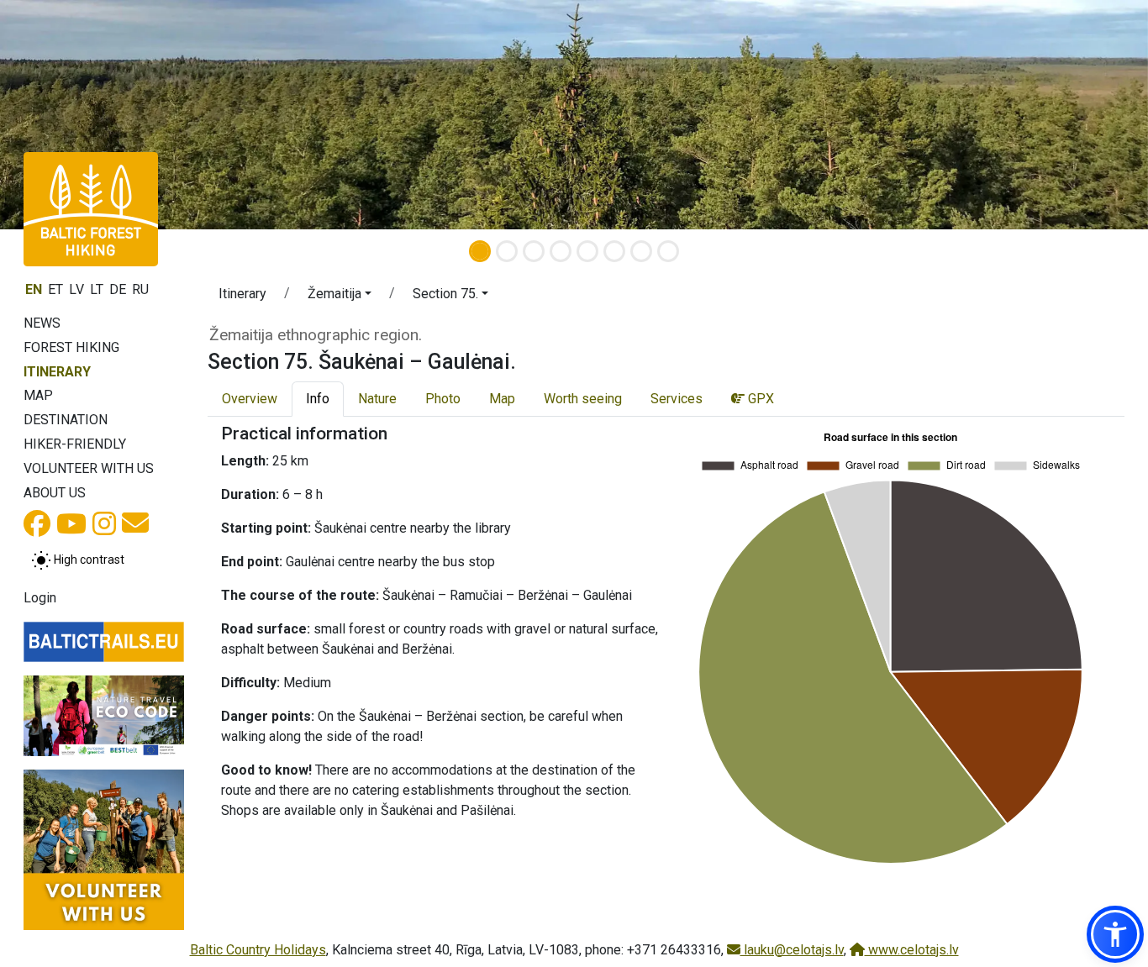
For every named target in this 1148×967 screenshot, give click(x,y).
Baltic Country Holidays (258, 950)
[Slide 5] (587, 251)
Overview (249, 399)
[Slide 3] (534, 251)
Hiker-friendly (75, 444)
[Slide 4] (560, 251)
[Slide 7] (641, 251)
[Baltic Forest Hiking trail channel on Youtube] (71, 529)
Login (40, 598)
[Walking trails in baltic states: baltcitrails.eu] (104, 642)
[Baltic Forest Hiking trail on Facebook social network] (37, 529)
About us (55, 493)
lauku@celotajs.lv (792, 950)
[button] (339, 296)
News (42, 323)
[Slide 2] (507, 251)
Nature (377, 399)
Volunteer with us (89, 468)
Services (676, 399)
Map (38, 395)
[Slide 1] (480, 251)
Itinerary (57, 372)
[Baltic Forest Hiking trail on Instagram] (104, 529)
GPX (759, 399)
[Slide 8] (668, 251)
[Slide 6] (614, 251)
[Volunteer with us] (104, 850)
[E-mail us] (135, 528)
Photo (443, 399)
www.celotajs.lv (912, 950)
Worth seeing (583, 399)
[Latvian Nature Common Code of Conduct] (104, 715)
